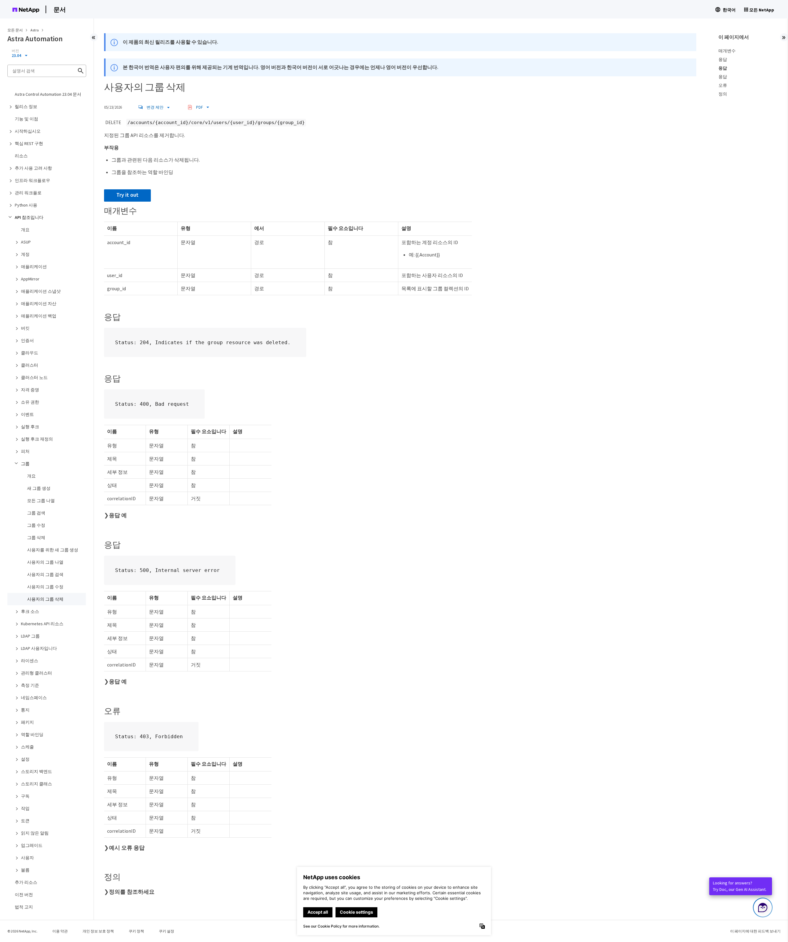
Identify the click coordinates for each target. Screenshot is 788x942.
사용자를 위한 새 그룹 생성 (52, 550)
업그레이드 (31, 845)
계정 (25, 254)
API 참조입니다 (29, 217)
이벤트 (27, 414)
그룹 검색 (36, 513)
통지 (25, 710)
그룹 (25, 463)
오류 (722, 85)
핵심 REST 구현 (29, 143)
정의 (722, 94)
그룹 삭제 (36, 537)
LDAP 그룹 (30, 636)
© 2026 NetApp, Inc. (22, 931)
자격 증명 (30, 389)
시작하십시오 (28, 131)
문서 (60, 9)
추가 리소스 (26, 882)
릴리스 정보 (26, 106)
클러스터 (29, 365)
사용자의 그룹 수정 (45, 587)
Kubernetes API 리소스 (42, 623)
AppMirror (30, 279)
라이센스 (29, 660)
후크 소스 (30, 611)
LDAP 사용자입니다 (39, 648)
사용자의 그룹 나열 (45, 562)
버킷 (25, 328)
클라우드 (29, 353)
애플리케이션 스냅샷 (41, 291)
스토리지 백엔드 (36, 771)
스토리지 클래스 (36, 784)
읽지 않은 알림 (35, 833)
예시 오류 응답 (127, 847)
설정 (25, 759)
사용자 (27, 857)
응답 (722, 59)
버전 (15, 51)
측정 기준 (30, 685)
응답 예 (118, 515)
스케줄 (27, 747)
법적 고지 (24, 907)
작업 (25, 808)
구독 (25, 796)
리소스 (21, 156)
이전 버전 (24, 894)
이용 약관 (60, 931)
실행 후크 (30, 426)
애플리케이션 (34, 266)
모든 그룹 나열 (41, 500)
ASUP (26, 242)
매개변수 (727, 51)
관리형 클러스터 (36, 673)
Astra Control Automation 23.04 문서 (48, 94)
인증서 (27, 340)
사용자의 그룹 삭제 (45, 599)
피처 (25, 451)
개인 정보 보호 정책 (98, 931)
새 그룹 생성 (38, 488)
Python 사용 (26, 205)
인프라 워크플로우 (32, 180)
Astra (34, 30)
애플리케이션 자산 (38, 303)
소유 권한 (30, 402)
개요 (25, 229)
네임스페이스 (34, 697)
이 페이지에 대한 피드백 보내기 (755, 931)
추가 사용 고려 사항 (33, 168)
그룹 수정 (36, 525)
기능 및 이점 (26, 119)
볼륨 (25, 870)
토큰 (25, 820)
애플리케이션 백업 (38, 316)
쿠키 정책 (136, 931)
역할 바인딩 (32, 734)
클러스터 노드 (34, 377)
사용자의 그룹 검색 (45, 574)
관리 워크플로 (28, 192)
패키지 (27, 722)
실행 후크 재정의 (37, 439)
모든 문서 (15, 30)
